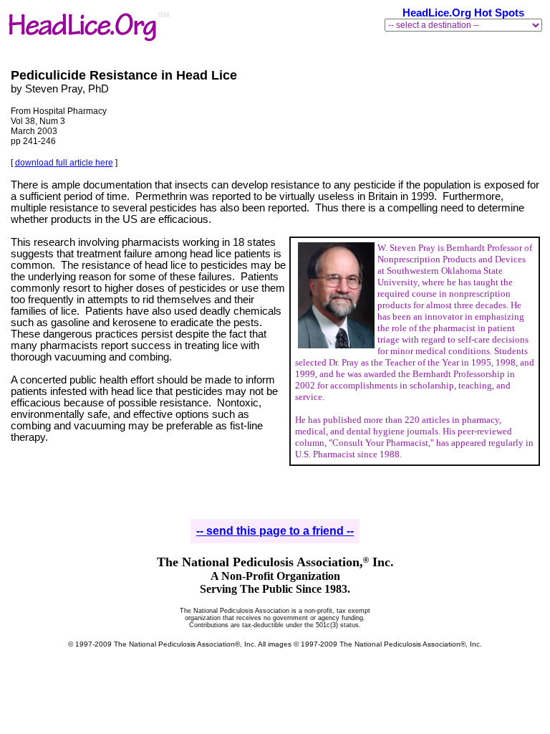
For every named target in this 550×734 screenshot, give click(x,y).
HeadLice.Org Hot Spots (463, 13)
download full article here (64, 163)
